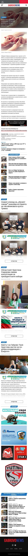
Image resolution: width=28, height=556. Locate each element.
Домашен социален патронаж (9, 135)
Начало (7, 548)
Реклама (15, 548)
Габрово (12, 134)
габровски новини (19, 134)
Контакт (20, 548)
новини (3, 138)
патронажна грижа (6, 139)
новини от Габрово (11, 138)
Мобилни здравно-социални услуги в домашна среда (13, 137)
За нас (11, 548)
